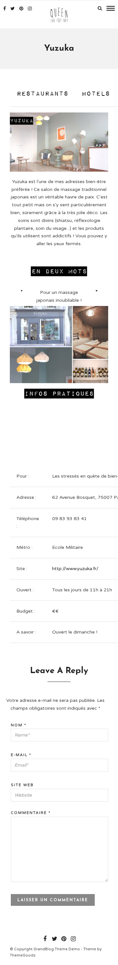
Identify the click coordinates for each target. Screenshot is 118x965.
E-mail (21, 755)
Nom (19, 725)
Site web (22, 785)
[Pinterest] (21, 8)
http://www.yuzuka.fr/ (75, 568)
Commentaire (31, 813)
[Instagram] (30, 8)
